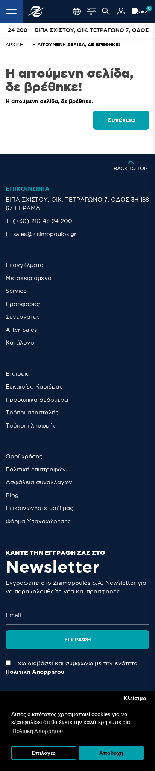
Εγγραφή (77, 640)
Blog (12, 495)
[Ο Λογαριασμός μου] (121, 11)
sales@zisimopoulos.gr (44, 234)
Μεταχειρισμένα (29, 278)
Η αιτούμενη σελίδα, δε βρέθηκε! (76, 44)
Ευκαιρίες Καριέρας (34, 386)
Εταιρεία (18, 373)
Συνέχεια (121, 119)
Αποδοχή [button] (111, 753)
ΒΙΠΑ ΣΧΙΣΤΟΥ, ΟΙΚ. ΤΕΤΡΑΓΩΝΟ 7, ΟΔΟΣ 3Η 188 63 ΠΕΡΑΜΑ (77, 203)
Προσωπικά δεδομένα (37, 399)
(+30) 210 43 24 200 (42, 221)
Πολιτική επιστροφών (36, 469)
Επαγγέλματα (25, 265)
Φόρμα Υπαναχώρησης (38, 521)
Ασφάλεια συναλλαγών (39, 482)
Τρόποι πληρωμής (31, 425)
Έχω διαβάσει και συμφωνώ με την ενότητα (72, 667)
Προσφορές (23, 304)
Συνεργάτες (23, 316)
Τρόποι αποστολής (32, 412)
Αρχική (14, 44)
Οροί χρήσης (24, 456)
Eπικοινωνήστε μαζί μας (39, 508)
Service (16, 291)
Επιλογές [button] (43, 753)
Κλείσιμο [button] (134, 698)
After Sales (21, 330)
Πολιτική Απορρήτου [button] (37, 731)
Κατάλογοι (21, 342)
